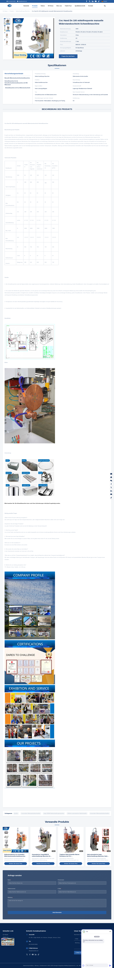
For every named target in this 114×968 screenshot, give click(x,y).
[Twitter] (90, 1)
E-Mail (60, 888)
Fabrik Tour (68, 5)
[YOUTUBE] (111, 494)
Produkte (35, 5)
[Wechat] (111, 480)
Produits (12, 11)
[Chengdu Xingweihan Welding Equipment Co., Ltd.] (10, 6)
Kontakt (90, 5)
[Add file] (83, 965)
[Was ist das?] (111, 477)
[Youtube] (96, 1)
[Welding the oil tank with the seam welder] (33, 38)
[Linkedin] (93, 1)
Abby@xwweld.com (23, 1)
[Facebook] (87, 1)
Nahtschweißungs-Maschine (23, 11)
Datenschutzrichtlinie (28, 965)
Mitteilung (10, 897)
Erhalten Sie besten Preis (15, 863)
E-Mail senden (80, 952)
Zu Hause (5, 11)
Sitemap (37, 965)
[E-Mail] (111, 473)
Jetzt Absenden (57, 912)
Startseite (26, 5)
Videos (43, 5)
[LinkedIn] (111, 490)
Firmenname (61, 879)
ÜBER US (5, 937)
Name (9, 879)
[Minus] (110, 931)
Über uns (59, 5)
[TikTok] (38, 954)
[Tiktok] (99, 1)
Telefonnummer (11, 888)
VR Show (50, 5)
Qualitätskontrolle (80, 5)
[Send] (110, 965)
